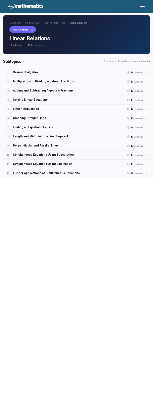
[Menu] (142, 6)
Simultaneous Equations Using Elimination (42, 164)
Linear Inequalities (26, 109)
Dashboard (15, 23)
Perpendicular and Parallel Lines (36, 145)
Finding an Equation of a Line (33, 127)
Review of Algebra (25, 72)
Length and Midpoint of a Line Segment (40, 136)
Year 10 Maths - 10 (54, 23)
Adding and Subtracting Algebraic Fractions (43, 90)
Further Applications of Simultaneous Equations (46, 173)
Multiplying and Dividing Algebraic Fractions (43, 81)
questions (137, 72)
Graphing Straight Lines (29, 118)
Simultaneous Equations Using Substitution (43, 154)
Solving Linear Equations (30, 99)
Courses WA (32, 23)
